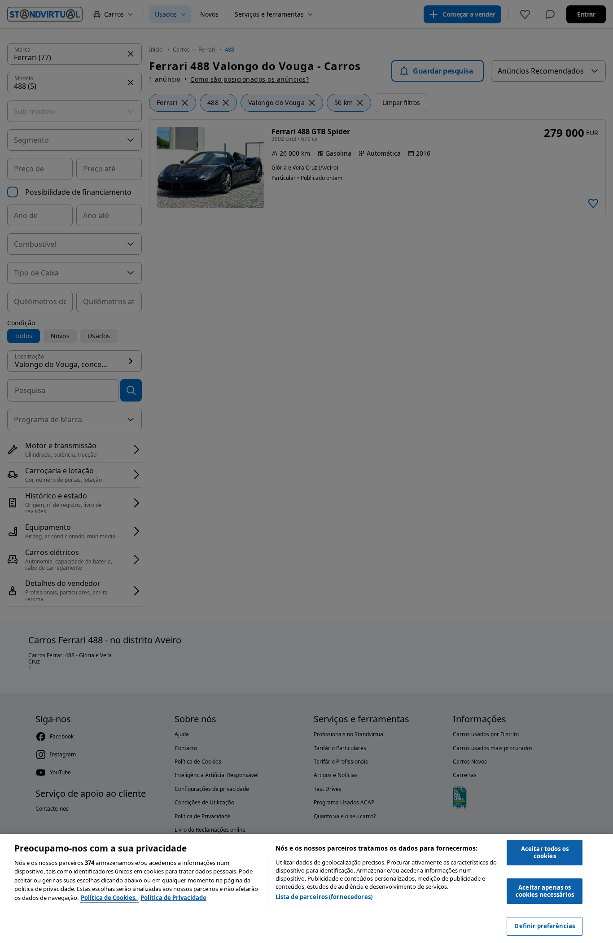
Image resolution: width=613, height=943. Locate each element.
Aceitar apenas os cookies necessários (545, 891)
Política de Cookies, (109, 898)
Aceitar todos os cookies (545, 852)
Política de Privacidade (173, 898)
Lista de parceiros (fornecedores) (324, 897)
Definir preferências (544, 926)
